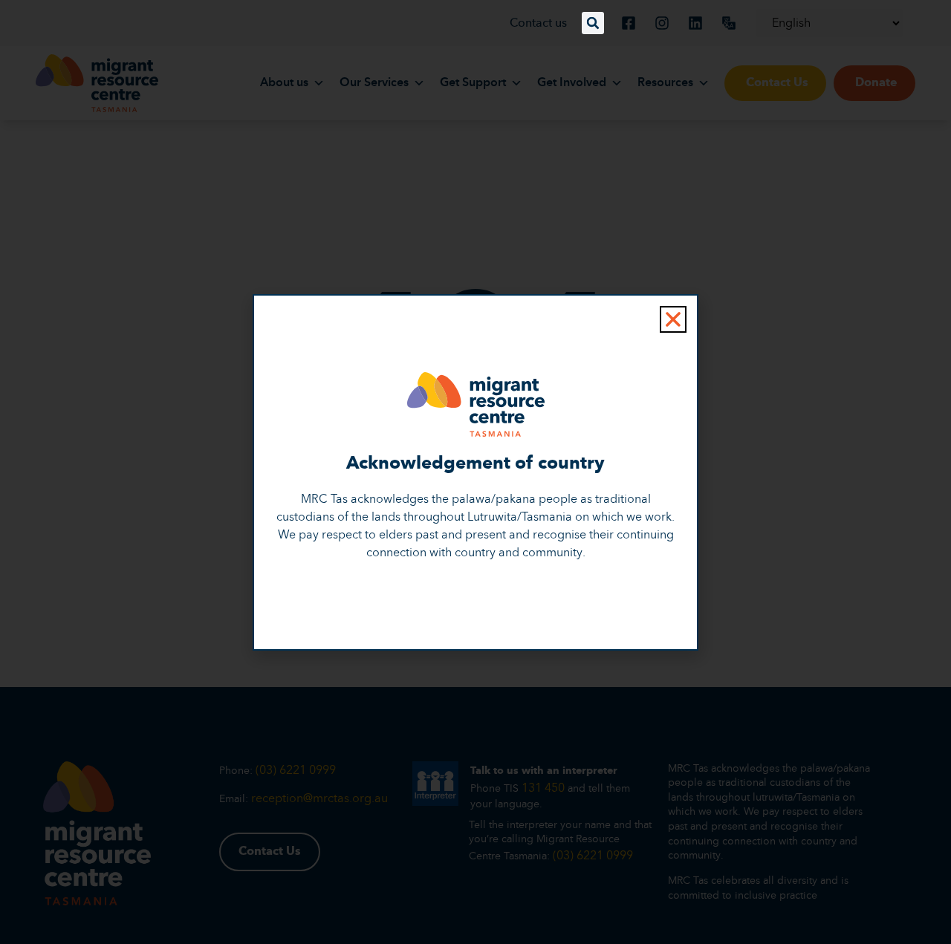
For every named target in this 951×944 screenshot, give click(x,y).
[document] (475, 472)
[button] (593, 23)
